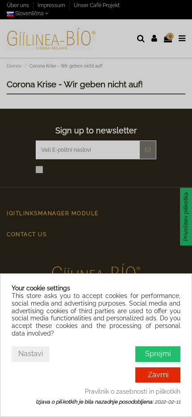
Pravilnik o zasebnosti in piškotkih (132, 391)
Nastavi (30, 353)
